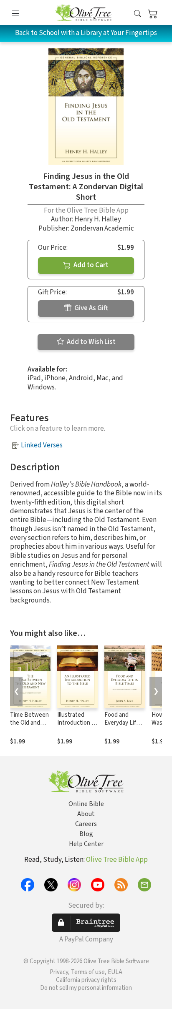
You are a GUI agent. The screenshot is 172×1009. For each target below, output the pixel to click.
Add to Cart (90, 265)
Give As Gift (90, 308)
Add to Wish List (91, 342)
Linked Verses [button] (42, 445)
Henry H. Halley (97, 219)
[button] (137, 14)
